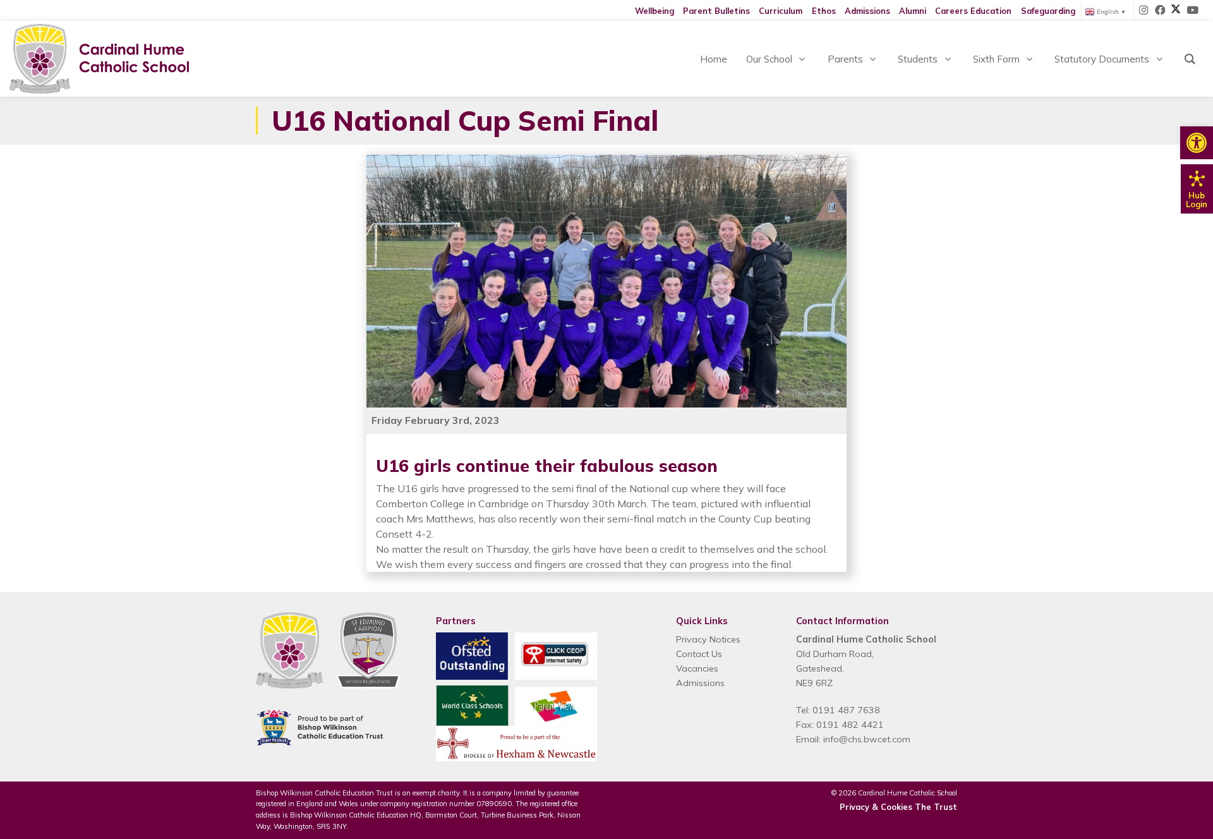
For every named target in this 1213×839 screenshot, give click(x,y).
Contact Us (699, 654)
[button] (1196, 142)
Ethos (824, 11)
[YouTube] (1192, 11)
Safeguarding (1048, 11)
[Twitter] (1175, 11)
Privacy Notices (708, 639)
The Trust (936, 807)
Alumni (912, 11)
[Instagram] (1144, 11)
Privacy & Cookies (876, 807)
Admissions (867, 11)
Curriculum (780, 11)
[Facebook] (1160, 11)
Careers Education (973, 11)
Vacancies (697, 668)
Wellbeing (654, 11)
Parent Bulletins (716, 11)
